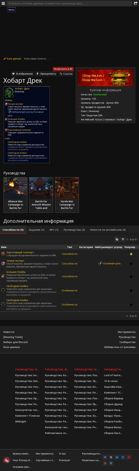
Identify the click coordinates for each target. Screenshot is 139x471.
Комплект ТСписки (27, 415)
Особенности (69, 290)
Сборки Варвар (113, 398)
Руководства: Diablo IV (114, 369)
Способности (69, 253)
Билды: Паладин (114, 415)
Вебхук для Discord (15, 342)
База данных (14, 58)
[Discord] (105, 457)
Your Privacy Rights (23, 460)
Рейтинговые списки (57, 433)
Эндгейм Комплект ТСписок (114, 386)
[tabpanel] (69, 277)
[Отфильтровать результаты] (122, 239)
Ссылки (67, 73)
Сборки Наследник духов (114, 433)
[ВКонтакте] (111, 463)
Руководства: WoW (28, 369)
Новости (8, 331)
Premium (64, 460)
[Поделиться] (135, 3)
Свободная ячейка (17, 286)
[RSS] (105, 463)
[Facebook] (122, 457)
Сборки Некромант (114, 410)
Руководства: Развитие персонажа (28, 386)
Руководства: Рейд (27, 404)
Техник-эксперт (15, 260)
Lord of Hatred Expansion (114, 375)
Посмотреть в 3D (63, 68)
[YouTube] (128, 457)
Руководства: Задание (57, 398)
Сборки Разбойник (114, 421)
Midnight (20, 421)
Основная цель (112, 263)
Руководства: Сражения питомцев (57, 410)
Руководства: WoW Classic (87, 369)
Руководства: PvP (85, 410)
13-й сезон (110, 381)
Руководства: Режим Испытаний (57, 421)
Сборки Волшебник (114, 427)
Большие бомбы (15, 271)
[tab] (13, 230)
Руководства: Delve (27, 381)
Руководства (127, 337)
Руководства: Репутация (57, 404)
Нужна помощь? (23, 453)
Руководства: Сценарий (57, 415)
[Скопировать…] (117, 239)
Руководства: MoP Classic (57, 369)
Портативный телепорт (20, 252)
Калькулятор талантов (28, 410)
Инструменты (127, 331)
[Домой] (6, 462)
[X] (111, 457)
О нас (62, 453)
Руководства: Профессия (28, 398)
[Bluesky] (117, 457)
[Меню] (3, 3)
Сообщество (128, 342)
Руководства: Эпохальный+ (28, 392)
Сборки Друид (113, 404)
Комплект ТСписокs (114, 392)
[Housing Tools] (13, 337)
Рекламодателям (92, 453)
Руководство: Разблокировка (87, 375)
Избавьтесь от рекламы (120, 347)
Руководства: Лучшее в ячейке (87, 381)
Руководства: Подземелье (57, 386)
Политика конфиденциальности (92, 460)
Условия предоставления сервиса (23, 466)
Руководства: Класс (28, 375)
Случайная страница (46, 460)
